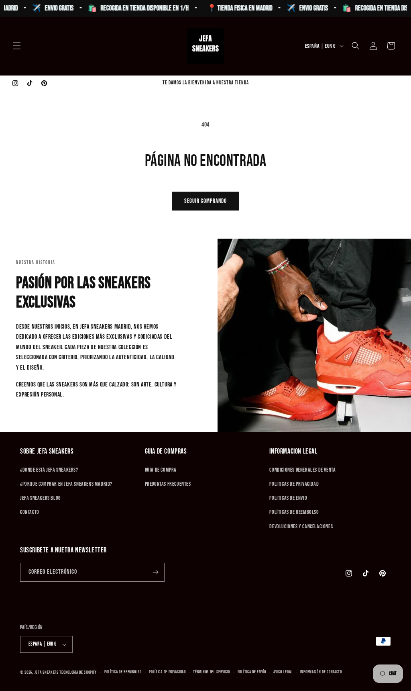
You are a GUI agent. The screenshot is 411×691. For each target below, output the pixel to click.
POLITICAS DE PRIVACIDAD (294, 483)
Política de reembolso (123, 672)
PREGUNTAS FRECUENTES (168, 483)
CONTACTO (29, 512)
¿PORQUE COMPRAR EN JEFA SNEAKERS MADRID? (66, 483)
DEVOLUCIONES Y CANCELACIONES (301, 526)
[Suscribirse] (155, 572)
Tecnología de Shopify (78, 672)
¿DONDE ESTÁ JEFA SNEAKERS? (49, 469)
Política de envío (252, 672)
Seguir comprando (205, 201)
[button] (17, 46)
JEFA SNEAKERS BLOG (40, 498)
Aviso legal (283, 672)
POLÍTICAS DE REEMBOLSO (294, 512)
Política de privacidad (167, 672)
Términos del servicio (211, 672)
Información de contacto (321, 672)
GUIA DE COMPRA (161, 469)
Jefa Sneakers (47, 672)
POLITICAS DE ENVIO (288, 498)
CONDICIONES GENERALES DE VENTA (302, 469)
